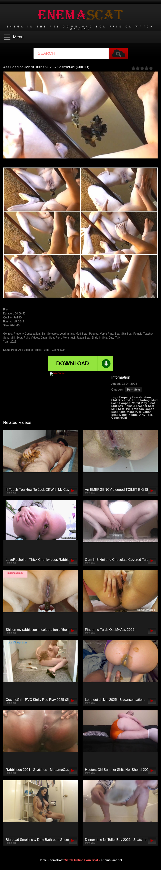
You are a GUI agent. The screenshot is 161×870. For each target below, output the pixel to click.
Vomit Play (139, 403)
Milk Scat (117, 408)
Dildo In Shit (128, 414)
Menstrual (134, 411)
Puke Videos (135, 408)
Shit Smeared (120, 400)
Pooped (124, 403)
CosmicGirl (119, 417)
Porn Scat (133, 389)
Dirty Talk (145, 414)
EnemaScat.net (111, 860)
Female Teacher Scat (139, 406)
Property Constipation (135, 397)
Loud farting (141, 400)
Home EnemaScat (51, 860)
